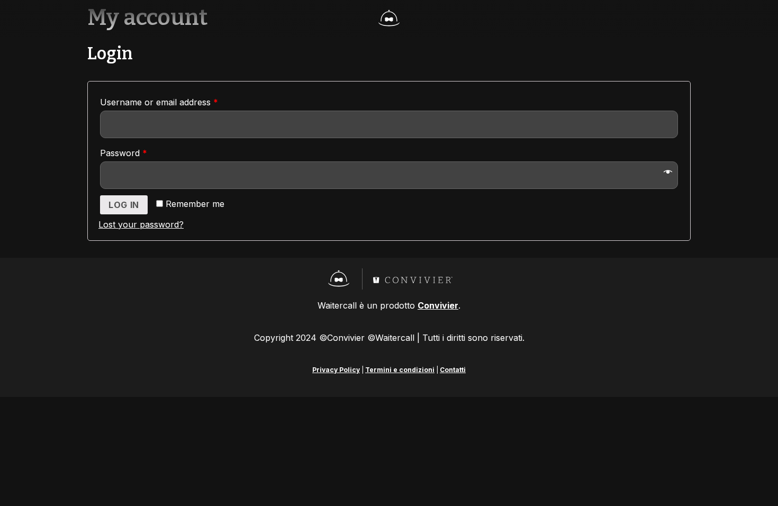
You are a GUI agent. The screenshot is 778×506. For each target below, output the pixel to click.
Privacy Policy (336, 370)
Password (123, 153)
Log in (123, 205)
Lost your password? (141, 224)
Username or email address (159, 102)
